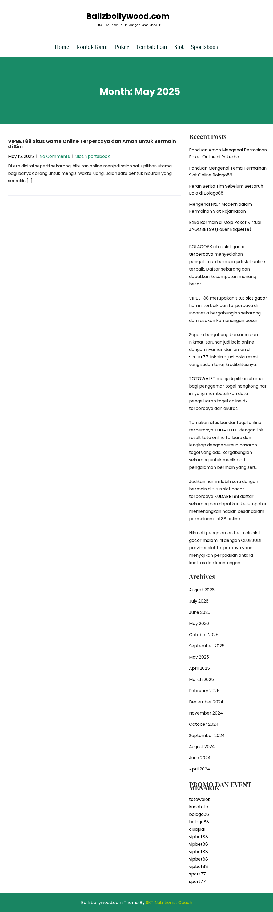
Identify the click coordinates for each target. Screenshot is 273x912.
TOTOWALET (202, 379)
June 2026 (199, 612)
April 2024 (199, 769)
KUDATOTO (226, 430)
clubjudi (197, 829)
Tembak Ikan (151, 46)
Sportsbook (204, 46)
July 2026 (198, 601)
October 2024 (204, 724)
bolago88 (199, 814)
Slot (179, 46)
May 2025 (199, 657)
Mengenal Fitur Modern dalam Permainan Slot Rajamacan (220, 207)
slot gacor (256, 298)
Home (62, 46)
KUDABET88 (226, 496)
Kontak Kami (92, 46)
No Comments (54, 156)
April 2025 (199, 668)
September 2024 (207, 735)
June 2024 (200, 758)
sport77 (197, 874)
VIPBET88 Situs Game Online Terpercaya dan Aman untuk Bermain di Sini (92, 144)
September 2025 (206, 646)
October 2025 (203, 635)
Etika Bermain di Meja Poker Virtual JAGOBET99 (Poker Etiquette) (225, 225)
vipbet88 (198, 837)
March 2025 (201, 679)
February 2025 (204, 691)
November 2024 (206, 713)
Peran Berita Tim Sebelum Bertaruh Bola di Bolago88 (226, 189)
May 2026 (199, 623)
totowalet (199, 799)
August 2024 (202, 747)
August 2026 (202, 590)
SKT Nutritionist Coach (169, 902)
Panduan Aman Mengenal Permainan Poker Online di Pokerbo (228, 153)
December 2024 (206, 702)
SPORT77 (198, 357)
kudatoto (198, 807)
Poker (122, 46)
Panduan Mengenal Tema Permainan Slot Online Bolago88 (228, 171)
